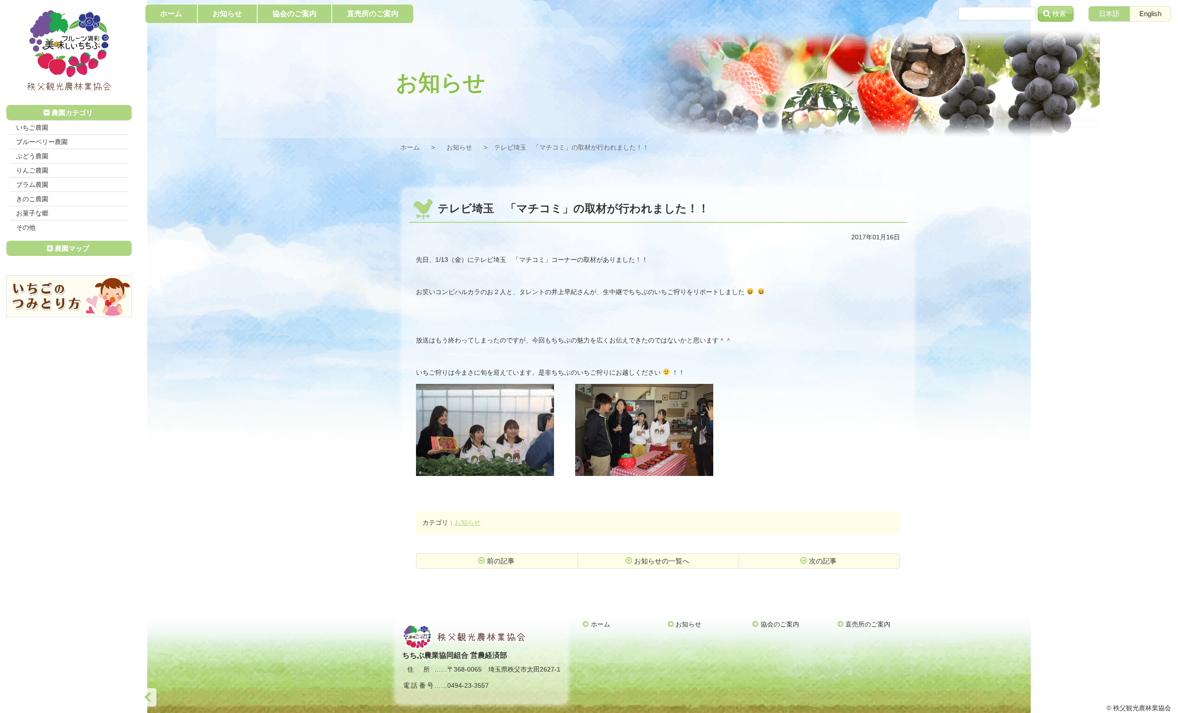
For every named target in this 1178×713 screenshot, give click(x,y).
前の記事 (500, 561)
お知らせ (459, 147)
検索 (1059, 13)
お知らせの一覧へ (661, 561)
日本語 (1109, 13)
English (1150, 13)
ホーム (410, 147)
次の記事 (823, 561)
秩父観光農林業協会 (69, 51)
